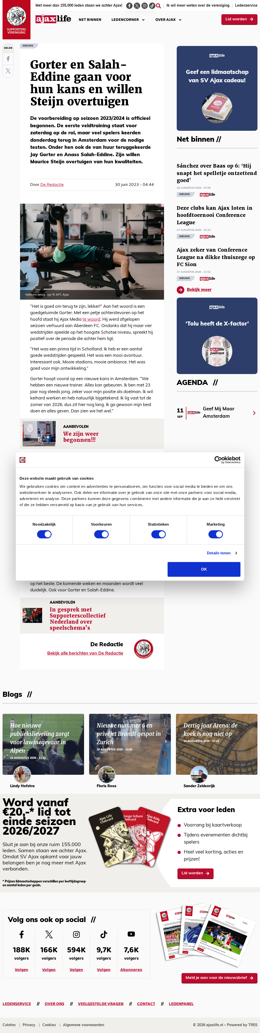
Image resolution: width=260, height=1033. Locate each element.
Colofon (9, 1025)
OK (204, 569)
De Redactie (52, 185)
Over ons (54, 1003)
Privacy (29, 1025)
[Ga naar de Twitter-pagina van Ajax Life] (137, 6)
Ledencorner (125, 20)
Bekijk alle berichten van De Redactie (85, 653)
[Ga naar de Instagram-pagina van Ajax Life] (144, 6)
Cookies (49, 1025)
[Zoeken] (158, 5)
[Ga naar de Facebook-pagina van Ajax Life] (129, 6)
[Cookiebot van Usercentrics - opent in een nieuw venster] (218, 460)
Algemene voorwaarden (83, 1025)
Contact (146, 1003)
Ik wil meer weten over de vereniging (198, 6)
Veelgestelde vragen (100, 1003)
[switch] (101, 534)
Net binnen (90, 20)
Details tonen (219, 553)
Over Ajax (165, 20)
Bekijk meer (199, 290)
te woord (91, 319)
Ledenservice (246, 6)
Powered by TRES (242, 1025)
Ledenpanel (181, 1003)
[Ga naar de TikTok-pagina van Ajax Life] (152, 6)
